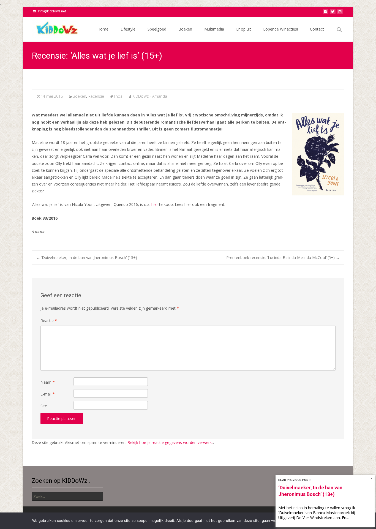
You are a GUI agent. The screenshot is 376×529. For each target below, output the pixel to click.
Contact (317, 29)
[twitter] (333, 13)
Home (102, 29)
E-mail (47, 394)
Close (371, 478)
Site (43, 405)
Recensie (96, 96)
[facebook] (325, 13)
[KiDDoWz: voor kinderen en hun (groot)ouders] (51, 28)
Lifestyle (128, 29)
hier (154, 204)
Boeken (185, 29)
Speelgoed (157, 29)
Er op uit (243, 29)
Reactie (48, 320)
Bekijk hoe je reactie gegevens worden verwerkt (170, 442)
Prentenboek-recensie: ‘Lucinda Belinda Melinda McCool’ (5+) (283, 257)
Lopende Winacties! (280, 29)
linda (118, 96)
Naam (47, 382)
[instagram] (340, 13)
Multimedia (214, 29)
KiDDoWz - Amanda (149, 96)
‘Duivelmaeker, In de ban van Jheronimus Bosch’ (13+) (86, 257)
